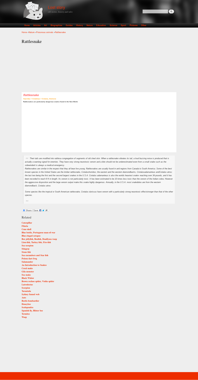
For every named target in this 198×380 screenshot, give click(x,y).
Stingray (26, 248)
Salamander (27, 261)
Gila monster (28, 271)
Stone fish (26, 252)
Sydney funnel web (30, 294)
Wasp (24, 317)
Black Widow (28, 278)
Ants (24, 297)
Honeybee (26, 304)
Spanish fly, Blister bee (32, 310)
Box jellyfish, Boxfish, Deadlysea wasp (39, 239)
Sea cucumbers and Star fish (35, 255)
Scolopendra (27, 307)
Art (45, 25)
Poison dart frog (29, 258)
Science (113, 25)
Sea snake (26, 274)
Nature (89, 25)
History (79, 25)
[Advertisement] (99, 68)
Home (27, 25)
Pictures (134, 25)
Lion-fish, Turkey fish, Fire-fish (36, 242)
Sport (123, 25)
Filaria (25, 226)
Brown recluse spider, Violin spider (38, 281)
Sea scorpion (27, 245)
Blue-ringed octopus (31, 235)
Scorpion (26, 287)
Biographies (56, 25)
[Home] (34, 11)
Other (143, 25)
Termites (26, 313)
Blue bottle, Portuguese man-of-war (38, 232)
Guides (69, 25)
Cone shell (26, 229)
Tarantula (26, 291)
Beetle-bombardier (30, 300)
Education (101, 25)
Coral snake (27, 268)
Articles (37, 25)
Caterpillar (27, 222)
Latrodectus (27, 284)
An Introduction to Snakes (34, 265)
